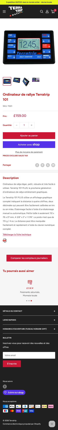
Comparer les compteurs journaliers (29, 258)
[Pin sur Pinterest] (42, 165)
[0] (53, 11)
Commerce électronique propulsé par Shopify (22, 424)
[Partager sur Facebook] (37, 165)
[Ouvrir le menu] (4, 11)
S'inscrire (12, 363)
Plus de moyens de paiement (29, 152)
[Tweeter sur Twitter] (48, 165)
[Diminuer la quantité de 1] (17, 125)
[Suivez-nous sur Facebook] (5, 387)
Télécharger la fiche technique (17, 234)
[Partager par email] (53, 165)
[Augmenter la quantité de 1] (31, 125)
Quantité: (7, 125)
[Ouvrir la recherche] (41, 11)
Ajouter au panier (29, 135)
